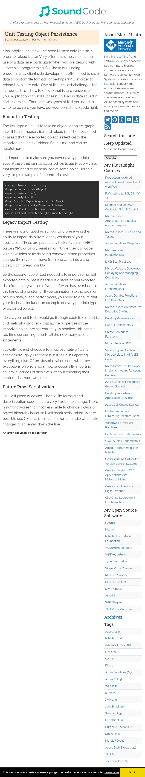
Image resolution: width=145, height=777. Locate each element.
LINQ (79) (111, 652)
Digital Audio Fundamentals (123, 434)
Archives (113, 617)
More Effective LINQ (118, 343)
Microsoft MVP (120, 56)
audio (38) (111, 693)
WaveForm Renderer (118, 547)
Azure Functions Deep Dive (122, 243)
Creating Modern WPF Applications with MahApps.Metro (119, 475)
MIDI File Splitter (115, 582)
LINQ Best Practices (118, 261)
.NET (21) (110, 754)
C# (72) (109, 658)
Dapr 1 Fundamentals (119, 325)
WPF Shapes (113, 602)
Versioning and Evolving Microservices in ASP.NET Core (121, 355)
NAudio (110, 522)
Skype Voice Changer (119, 568)
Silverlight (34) (114, 713)
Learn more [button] (112, 772)
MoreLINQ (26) (114, 740)
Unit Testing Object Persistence (41, 34)
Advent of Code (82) (118, 645)
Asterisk (110, 595)
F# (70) (109, 665)
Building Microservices (120, 318)
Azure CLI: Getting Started (122, 404)
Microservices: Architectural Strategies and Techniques (120, 220)
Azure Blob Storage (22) (120, 747)
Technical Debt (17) (117, 761)
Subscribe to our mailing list (122, 149)
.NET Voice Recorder (118, 609)
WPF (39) (111, 686)
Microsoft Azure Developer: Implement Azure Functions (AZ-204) (123, 370)
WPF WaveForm (116, 554)
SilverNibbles (113, 588)
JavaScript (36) (114, 706)
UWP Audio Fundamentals (122, 441)
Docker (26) (112, 733)
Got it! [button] (133, 772)
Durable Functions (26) (119, 727)
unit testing (50, 39)
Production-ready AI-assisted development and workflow (122, 182)
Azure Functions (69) (118, 672)
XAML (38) (111, 699)
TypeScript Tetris (116, 561)
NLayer (110, 529)
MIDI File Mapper (116, 575)
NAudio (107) (113, 638)
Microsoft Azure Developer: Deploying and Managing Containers (123, 273)
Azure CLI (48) (114, 679)
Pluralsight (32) (114, 720)
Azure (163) (112, 631)
